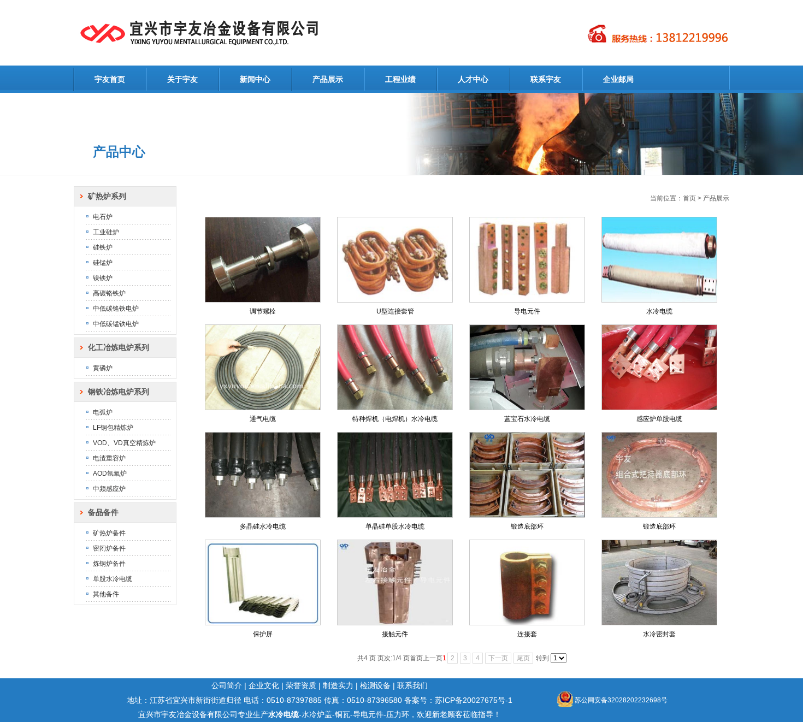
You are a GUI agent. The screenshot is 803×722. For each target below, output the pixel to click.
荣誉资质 (301, 685)
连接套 (527, 634)
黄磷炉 (103, 368)
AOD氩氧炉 (110, 473)
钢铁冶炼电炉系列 (118, 391)
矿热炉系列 (107, 196)
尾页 (523, 658)
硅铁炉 (103, 247)
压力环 (397, 714)
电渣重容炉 (109, 458)
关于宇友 (182, 79)
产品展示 (327, 79)
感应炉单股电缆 (659, 419)
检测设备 (375, 685)
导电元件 (527, 311)
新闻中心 (255, 79)
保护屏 (263, 634)
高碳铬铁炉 (109, 293)
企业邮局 (618, 79)
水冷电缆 (659, 311)
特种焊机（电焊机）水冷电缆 (395, 419)
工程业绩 (400, 79)
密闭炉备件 (109, 548)
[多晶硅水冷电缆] (263, 475)
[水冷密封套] (659, 582)
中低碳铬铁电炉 (116, 308)
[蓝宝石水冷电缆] (527, 367)
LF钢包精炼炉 (113, 427)
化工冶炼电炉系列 (118, 347)
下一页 (498, 658)
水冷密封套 (659, 634)
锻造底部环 (527, 526)
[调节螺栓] (263, 260)
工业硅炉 (106, 232)
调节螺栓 (263, 311)
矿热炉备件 (109, 533)
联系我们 (412, 685)
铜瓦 (342, 714)
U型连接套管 (395, 311)
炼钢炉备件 (109, 563)
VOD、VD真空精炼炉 (124, 443)
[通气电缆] (263, 367)
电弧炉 (103, 412)
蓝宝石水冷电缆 (527, 419)
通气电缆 (263, 419)
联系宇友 (545, 79)
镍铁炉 (103, 278)
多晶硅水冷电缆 (263, 526)
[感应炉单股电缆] (659, 367)
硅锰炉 (103, 263)
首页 (689, 198)
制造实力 (338, 685)
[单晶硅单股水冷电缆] (395, 475)
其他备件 (106, 594)
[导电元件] (527, 260)
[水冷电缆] (659, 260)
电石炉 (103, 217)
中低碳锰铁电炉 (116, 324)
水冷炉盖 (317, 714)
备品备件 (103, 512)
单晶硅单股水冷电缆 (394, 526)
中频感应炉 (109, 489)
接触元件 (395, 634)
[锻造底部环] (527, 475)
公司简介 (226, 685)
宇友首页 (110, 79)
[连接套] (527, 582)
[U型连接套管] (395, 260)
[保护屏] (263, 582)
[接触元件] (395, 582)
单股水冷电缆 (112, 579)
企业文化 (264, 685)
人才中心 (473, 79)
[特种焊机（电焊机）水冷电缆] (395, 367)
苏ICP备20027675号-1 (473, 700)
